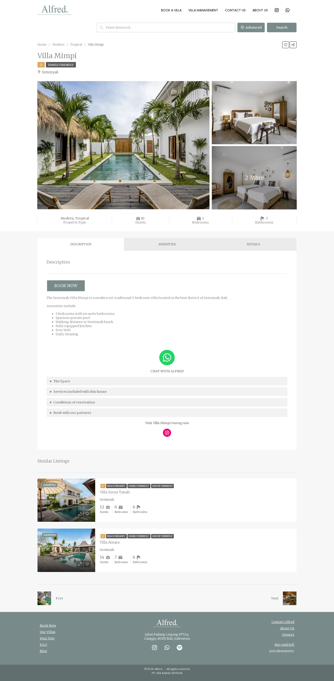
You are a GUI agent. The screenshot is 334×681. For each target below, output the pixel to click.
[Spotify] (179, 647)
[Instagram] (167, 433)
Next (274, 598)
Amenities (167, 244)
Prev (59, 598)
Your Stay (47, 638)
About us (260, 10)
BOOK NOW (65, 285)
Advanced (253, 27)
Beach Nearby (116, 486)
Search (281, 27)
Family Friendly (61, 65)
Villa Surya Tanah (115, 492)
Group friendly (162, 486)
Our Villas (47, 632)
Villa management (203, 10)
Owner (287, 635)
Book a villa (171, 10)
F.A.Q (43, 645)
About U (286, 628)
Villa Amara (110, 542)
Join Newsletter (281, 651)
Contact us (235, 10)
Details (253, 244)
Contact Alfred (283, 622)
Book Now (48, 626)
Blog (43, 651)
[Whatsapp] (167, 647)
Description (80, 244)
